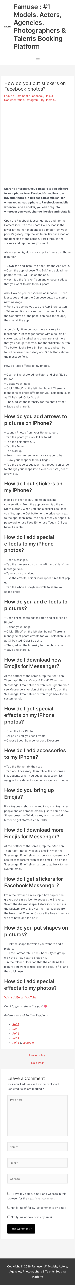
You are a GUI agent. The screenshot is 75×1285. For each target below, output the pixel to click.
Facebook (37, 95)
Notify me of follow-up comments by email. (38, 1207)
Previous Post (37, 1055)
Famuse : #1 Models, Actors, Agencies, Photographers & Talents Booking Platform (40, 26)
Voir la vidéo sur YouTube (20, 997)
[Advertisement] (37, 142)
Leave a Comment (16, 95)
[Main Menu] (37, 60)
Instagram (32, 100)
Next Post (37, 1063)
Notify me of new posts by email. (32, 1217)
